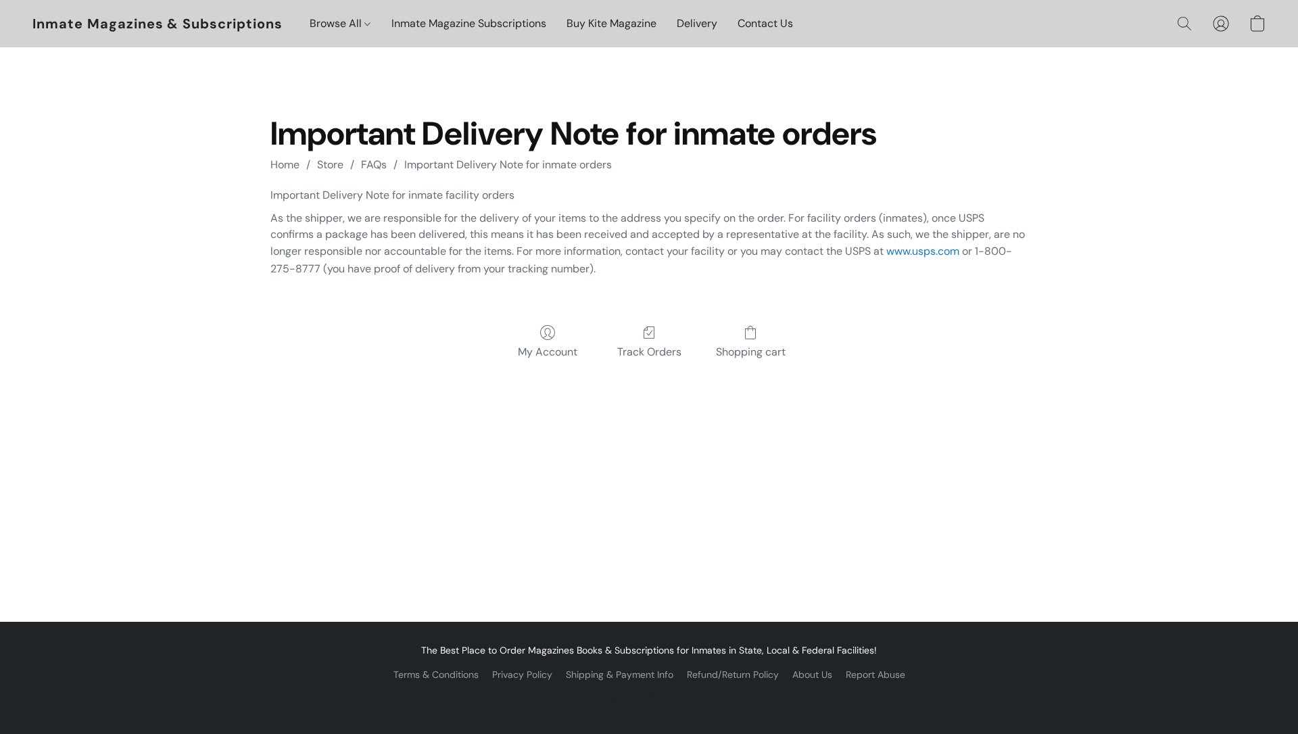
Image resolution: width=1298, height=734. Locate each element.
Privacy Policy (522, 674)
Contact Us (765, 23)
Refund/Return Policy (733, 674)
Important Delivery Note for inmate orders (508, 164)
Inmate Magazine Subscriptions (468, 23)
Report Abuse (875, 674)
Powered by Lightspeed (649, 697)
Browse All (337, 23)
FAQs (374, 164)
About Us (812, 674)
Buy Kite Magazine (611, 23)
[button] (157, 24)
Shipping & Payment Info (619, 674)
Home (284, 164)
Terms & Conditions (436, 674)
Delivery (697, 23)
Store (330, 164)
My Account (547, 352)
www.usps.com (922, 251)
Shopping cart (751, 352)
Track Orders (649, 352)
